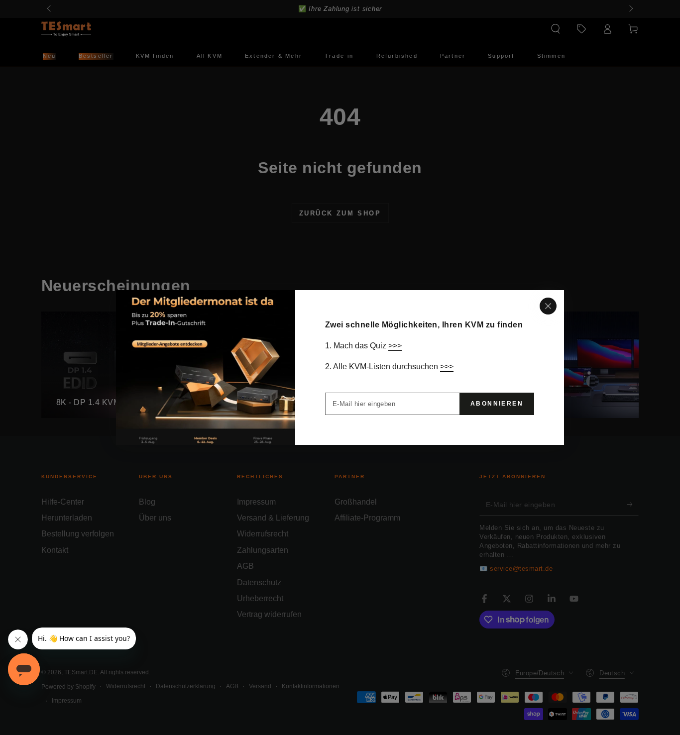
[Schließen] (548, 306)
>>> (395, 345)
